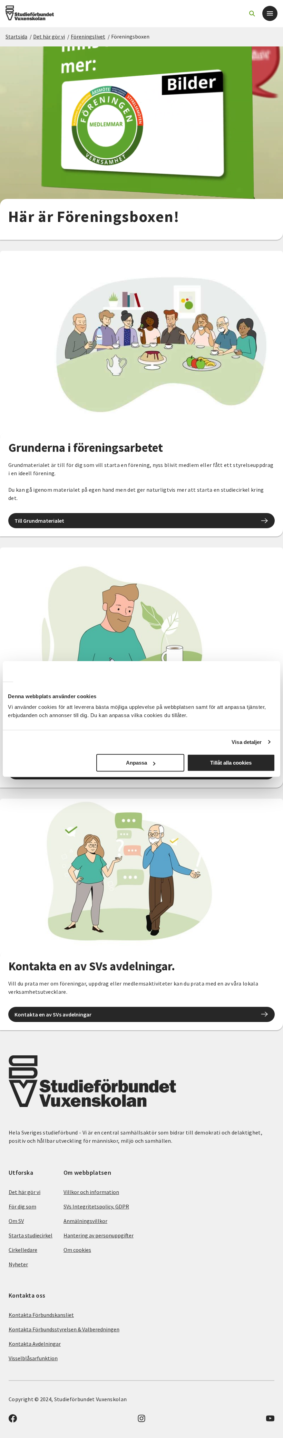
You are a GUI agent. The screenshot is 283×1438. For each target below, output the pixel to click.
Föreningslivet (88, 36)
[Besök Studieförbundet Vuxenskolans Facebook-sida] (13, 1420)
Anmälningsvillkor (85, 1220)
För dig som (22, 1206)
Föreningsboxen (130, 36)
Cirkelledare (23, 1249)
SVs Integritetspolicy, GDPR (96, 1206)
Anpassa (136, 763)
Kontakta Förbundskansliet (41, 1314)
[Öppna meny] (269, 13)
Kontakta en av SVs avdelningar (52, 1014)
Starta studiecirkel (30, 1235)
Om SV (16, 1220)
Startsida (16, 36)
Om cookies (77, 1249)
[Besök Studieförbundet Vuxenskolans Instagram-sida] (141, 1420)
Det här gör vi (49, 36)
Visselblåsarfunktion (33, 1358)
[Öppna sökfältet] (252, 13)
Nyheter (18, 1264)
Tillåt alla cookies (231, 763)
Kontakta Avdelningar (35, 1343)
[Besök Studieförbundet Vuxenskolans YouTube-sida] (270, 1420)
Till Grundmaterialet (39, 520)
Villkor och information (91, 1192)
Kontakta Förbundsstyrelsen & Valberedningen (64, 1329)
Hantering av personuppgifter (99, 1235)
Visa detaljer (247, 742)
